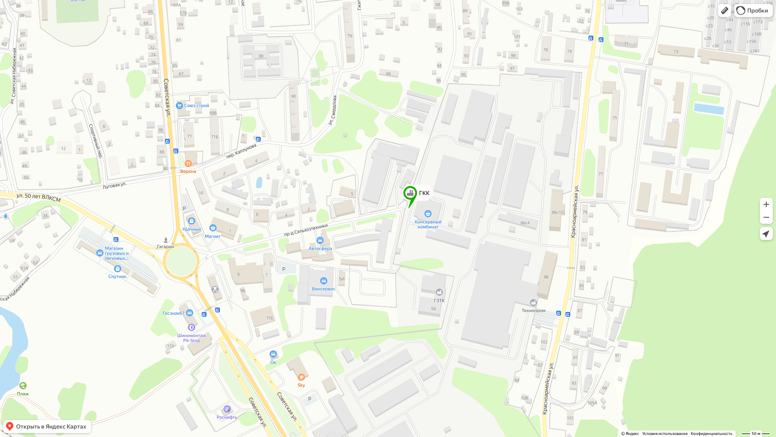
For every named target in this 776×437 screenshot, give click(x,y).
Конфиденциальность (711, 433)
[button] (724, 10)
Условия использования (664, 433)
